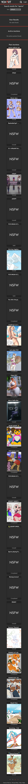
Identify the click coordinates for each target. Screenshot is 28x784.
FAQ (20, 782)
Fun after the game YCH (15, 299)
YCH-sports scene (14, 451)
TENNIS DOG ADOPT (14, 678)
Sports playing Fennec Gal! (16, 552)
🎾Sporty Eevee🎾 (14, 753)
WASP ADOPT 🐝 (14, 426)
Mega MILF (14, 375)
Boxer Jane (14, 98)
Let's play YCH (14, 350)
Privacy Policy (15, 782)
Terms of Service (7, 782)
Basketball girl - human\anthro (17, 123)
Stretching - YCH (14, 728)
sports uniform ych (14, 47)
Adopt (14, 73)
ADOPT (14, 199)
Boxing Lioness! (14, 577)
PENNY (14, 602)
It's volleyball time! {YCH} (16, 148)
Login (25, 2)
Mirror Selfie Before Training (17, 400)
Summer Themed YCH (14, 627)
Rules (23, 782)
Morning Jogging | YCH (15, 249)
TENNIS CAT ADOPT (14, 652)
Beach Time (14, 703)
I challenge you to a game (16, 325)
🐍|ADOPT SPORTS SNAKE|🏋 (17, 526)
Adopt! (14, 173)
